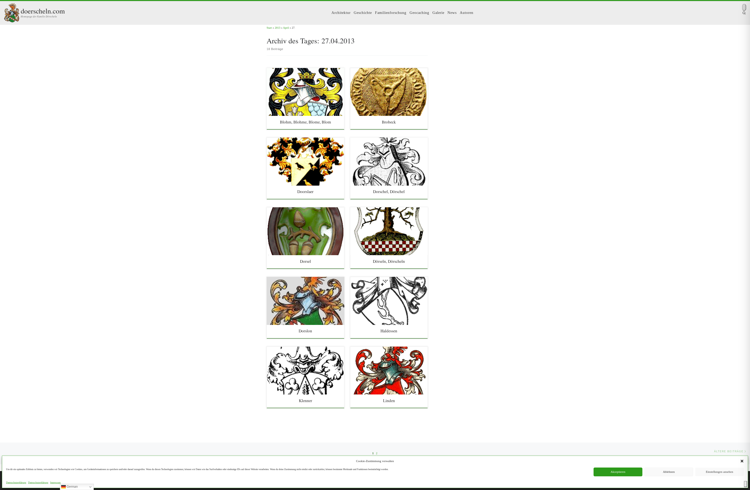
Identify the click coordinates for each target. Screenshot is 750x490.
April (286, 27)
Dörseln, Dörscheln (389, 261)
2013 (277, 27)
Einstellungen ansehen (719, 471)
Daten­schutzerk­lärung (16, 482)
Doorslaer (305, 191)
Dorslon (305, 331)
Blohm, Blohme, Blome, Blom (305, 122)
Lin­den (389, 400)
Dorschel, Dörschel (389, 191)
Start (269, 27)
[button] (742, 461)
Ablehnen (669, 471)
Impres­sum (55, 482)
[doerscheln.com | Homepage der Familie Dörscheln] (11, 11)
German (72, 486)
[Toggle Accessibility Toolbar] (745, 484)
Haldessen (388, 331)
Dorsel (305, 261)
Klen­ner (305, 400)
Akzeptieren (618, 471)
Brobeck (389, 122)
